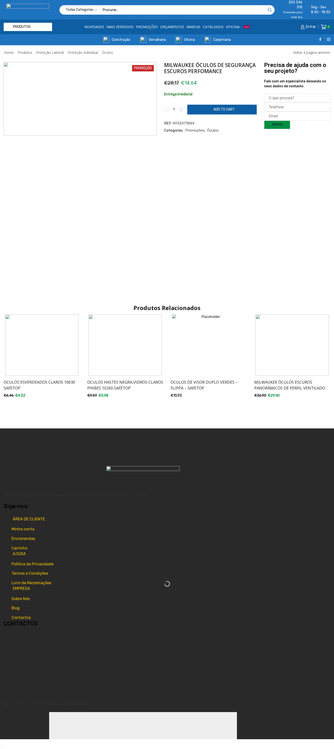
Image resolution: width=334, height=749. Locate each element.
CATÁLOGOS (213, 26)
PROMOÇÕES (147, 26)
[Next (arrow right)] (2, 747)
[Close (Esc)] (0, 742)
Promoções (195, 130)
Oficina (189, 40)
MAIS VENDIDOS (120, 26)
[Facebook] (320, 40)
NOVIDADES (94, 26)
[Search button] (269, 9)
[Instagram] (328, 40)
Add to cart (224, 109)
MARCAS (193, 26)
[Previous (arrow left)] (0, 747)
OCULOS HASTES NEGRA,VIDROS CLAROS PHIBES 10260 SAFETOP (125, 385)
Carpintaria (222, 40)
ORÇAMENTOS (172, 26)
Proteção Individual (83, 52)
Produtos (25, 52)
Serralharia (157, 40)
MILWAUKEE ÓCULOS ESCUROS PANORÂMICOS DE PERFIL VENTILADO (289, 385)
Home (9, 52)
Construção (121, 40)
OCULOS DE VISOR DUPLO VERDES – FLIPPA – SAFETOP (204, 385)
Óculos (107, 52)
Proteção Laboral (50, 52)
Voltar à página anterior (311, 52)
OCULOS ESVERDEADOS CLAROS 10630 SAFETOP (39, 385)
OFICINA (237, 26)
